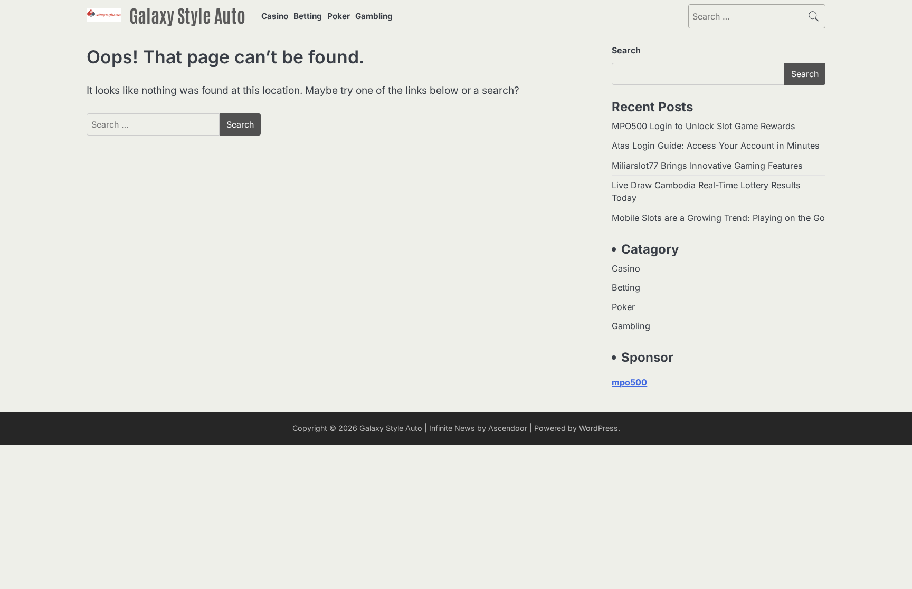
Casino (274, 16)
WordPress (598, 427)
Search (626, 50)
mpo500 (629, 382)
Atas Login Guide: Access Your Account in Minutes (716, 145)
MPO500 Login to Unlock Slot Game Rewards (703, 126)
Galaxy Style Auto (187, 14)
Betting (307, 16)
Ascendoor (507, 427)
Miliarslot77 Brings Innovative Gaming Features (707, 165)
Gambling (374, 16)
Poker (338, 16)
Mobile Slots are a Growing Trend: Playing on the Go (718, 218)
